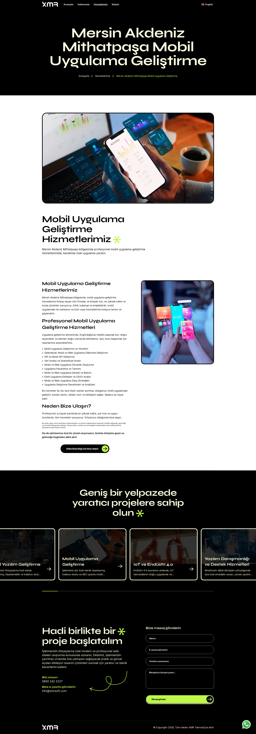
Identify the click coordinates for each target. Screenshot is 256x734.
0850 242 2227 (52, 681)
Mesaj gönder (159, 699)
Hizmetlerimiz (101, 4)
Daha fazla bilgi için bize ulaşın (82, 448)
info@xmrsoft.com (54, 691)
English (209, 4)
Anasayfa (68, 4)
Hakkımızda (83, 4)
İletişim (115, 4)
